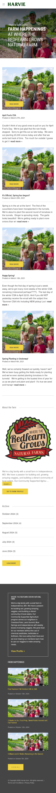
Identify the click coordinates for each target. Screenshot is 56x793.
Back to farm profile (18, 24)
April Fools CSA (9, 115)
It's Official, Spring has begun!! (16, 195)
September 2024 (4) (11, 523)
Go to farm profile (15, 491)
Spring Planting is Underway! (15, 359)
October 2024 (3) (10, 513)
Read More (14, 104)
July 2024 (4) (8, 541)
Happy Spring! (8, 275)
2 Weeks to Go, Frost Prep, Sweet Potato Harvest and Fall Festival (27, 721)
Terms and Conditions (15, 783)
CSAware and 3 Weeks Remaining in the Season (25, 754)
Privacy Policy (29, 783)
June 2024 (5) (9, 551)
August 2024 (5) (9, 532)
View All (15, 767)
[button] (11, 563)
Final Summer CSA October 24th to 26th (22, 689)
